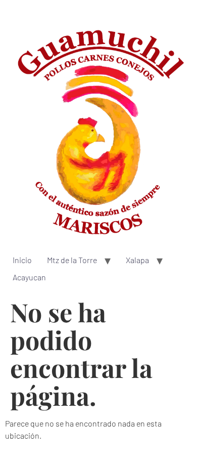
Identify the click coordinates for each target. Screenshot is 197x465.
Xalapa (137, 260)
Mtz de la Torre (72, 260)
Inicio (22, 260)
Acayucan (29, 277)
